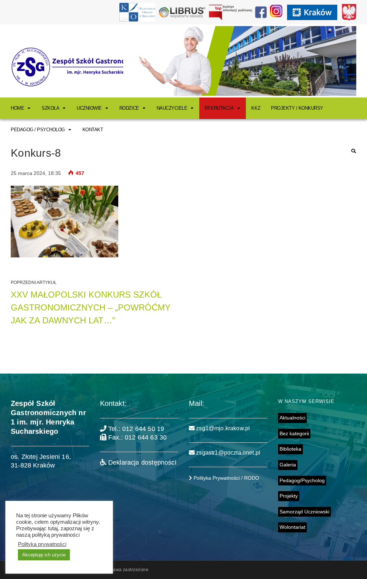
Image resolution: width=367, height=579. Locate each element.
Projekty (289, 496)
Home (17, 108)
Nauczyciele (172, 108)
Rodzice (129, 108)
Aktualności (292, 418)
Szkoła (50, 108)
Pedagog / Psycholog (38, 129)
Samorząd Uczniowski (304, 511)
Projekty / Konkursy (297, 108)
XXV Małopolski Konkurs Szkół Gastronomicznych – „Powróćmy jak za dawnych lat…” (91, 307)
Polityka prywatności (42, 544)
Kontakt (92, 129)
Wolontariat (292, 527)
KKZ (255, 108)
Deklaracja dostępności (141, 462)
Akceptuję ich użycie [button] (44, 554)
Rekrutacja (219, 108)
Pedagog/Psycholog (302, 480)
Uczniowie (89, 108)
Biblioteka (290, 449)
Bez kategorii (294, 433)
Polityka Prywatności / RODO (225, 478)
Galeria (288, 465)
